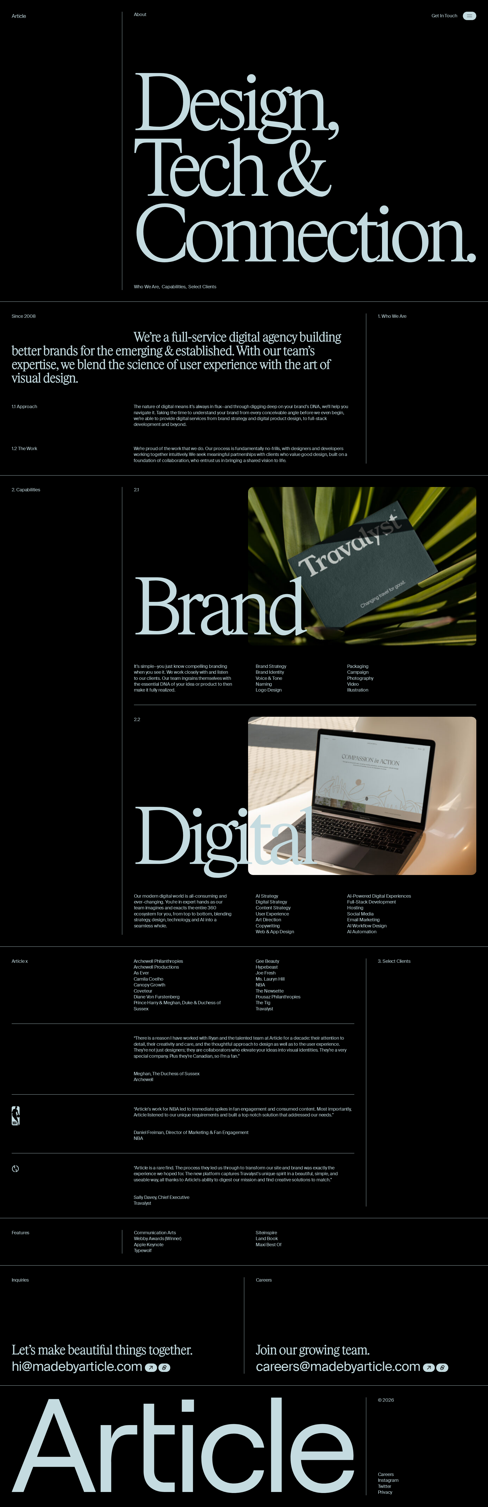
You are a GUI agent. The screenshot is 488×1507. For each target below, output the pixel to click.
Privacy (385, 1492)
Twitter (384, 1486)
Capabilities (174, 287)
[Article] (19, 16)
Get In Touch (444, 16)
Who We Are (146, 287)
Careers (386, 1474)
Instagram (388, 1480)
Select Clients (202, 287)
